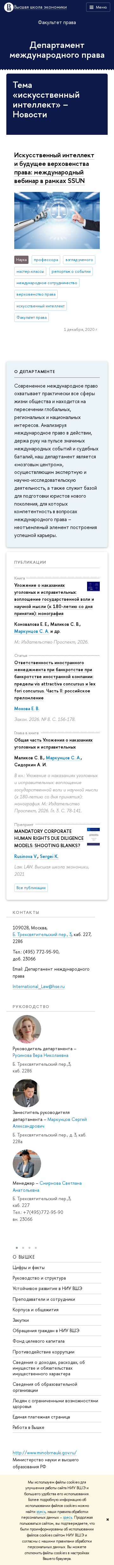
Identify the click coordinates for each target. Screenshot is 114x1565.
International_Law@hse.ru (39, 986)
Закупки (21, 1320)
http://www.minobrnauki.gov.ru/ (45, 1453)
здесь (41, 1511)
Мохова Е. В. (26, 708)
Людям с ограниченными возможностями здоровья (55, 1403)
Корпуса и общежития (36, 1309)
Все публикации (31, 887)
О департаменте (34, 371)
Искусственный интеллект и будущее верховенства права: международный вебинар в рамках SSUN (54, 167)
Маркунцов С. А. (31, 631)
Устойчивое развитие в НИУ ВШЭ (47, 1288)
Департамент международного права (57, 50)
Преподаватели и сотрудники (44, 1299)
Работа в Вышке (28, 1427)
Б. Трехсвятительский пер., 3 (42, 934)
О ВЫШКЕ (24, 1257)
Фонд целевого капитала (39, 1341)
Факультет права (57, 22)
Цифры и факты (29, 1267)
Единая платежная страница (41, 1417)
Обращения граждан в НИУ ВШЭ (46, 1330)
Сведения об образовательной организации (45, 1387)
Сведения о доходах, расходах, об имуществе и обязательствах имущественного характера (49, 1368)
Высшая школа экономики (40, 7)
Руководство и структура (39, 1278)
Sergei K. (49, 856)
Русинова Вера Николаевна (40, 1055)
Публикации (30, 562)
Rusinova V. (25, 856)
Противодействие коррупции (43, 1352)
